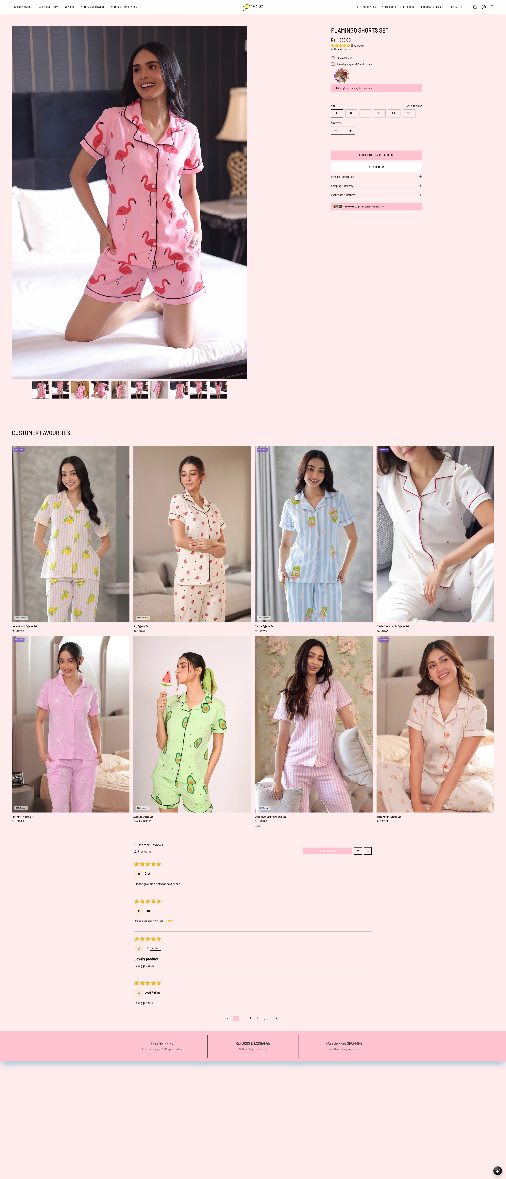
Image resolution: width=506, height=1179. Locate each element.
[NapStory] (253, 7)
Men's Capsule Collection (125, 1113)
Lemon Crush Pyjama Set (24, 626)
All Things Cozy (119, 1079)
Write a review (328, 851)
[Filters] (358, 850)
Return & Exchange (122, 1133)
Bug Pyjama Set (141, 626)
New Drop (116, 1085)
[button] (432, 7)
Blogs (113, 1147)
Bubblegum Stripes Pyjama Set (270, 816)
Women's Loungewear (124, 1099)
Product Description (342, 176)
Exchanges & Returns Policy (250, 1119)
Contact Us (239, 1085)
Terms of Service (243, 1106)
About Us (115, 1140)
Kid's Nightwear (120, 1119)
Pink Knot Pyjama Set (22, 816)
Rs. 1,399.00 (18, 630)
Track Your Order (243, 1113)
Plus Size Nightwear (122, 1106)
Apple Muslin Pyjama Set (389, 816)
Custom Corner (119, 1126)
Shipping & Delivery (342, 186)
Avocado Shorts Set (143, 816)
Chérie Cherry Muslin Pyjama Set (393, 626)
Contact (115, 1154)
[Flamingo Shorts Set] (40, 390)
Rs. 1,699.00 (383, 630)
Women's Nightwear (122, 1092)
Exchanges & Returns (343, 195)
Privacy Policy (241, 1092)
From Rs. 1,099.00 (142, 821)
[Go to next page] (277, 1018)
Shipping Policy (242, 1099)
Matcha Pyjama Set (264, 626)
